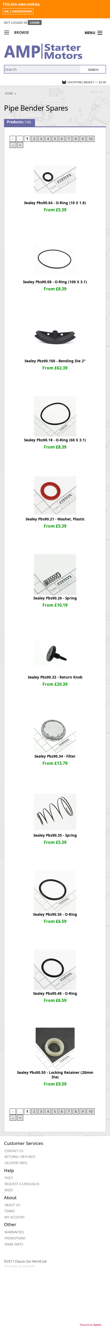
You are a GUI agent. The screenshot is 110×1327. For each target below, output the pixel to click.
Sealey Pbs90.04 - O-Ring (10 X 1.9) (55, 202)
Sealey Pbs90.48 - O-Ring (55, 993)
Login (35, 22)
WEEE (9, 1190)
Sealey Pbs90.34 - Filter (55, 756)
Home (9, 93)
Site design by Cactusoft (19, 1266)
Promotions (15, 1238)
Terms (10, 1211)
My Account (15, 1217)
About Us (12, 1205)
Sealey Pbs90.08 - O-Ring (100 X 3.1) (55, 282)
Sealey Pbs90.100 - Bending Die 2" (55, 361)
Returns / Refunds (20, 1157)
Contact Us (14, 1151)
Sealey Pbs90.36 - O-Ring (55, 914)
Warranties (14, 1232)
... (13, 144)
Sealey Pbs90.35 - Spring (55, 835)
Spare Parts (14, 1244)
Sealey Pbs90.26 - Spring (55, 598)
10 (90, 138)
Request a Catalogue (22, 1184)
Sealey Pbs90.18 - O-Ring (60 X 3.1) (55, 440)
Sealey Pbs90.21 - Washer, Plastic (55, 519)
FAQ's (9, 1178)
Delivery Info (16, 1163)
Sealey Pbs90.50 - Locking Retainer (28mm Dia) (55, 1074)
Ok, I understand (18, 11)
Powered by (90, 1325)
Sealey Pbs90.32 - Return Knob (55, 677)
